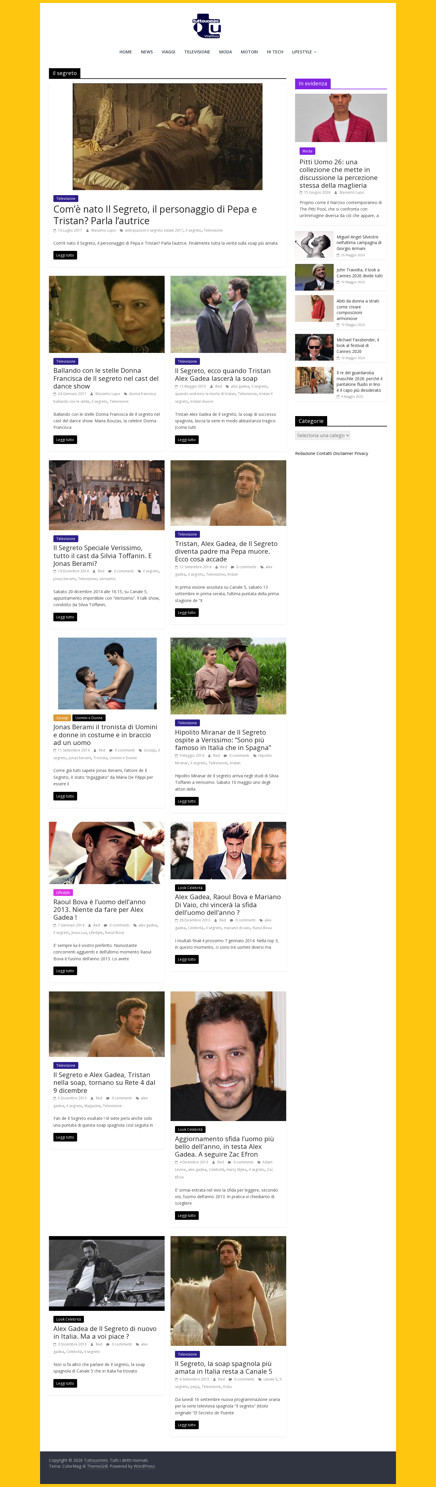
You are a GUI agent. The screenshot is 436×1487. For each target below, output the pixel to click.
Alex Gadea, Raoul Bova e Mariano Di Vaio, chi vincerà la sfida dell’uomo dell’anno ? (228, 904)
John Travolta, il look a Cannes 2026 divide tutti (360, 272)
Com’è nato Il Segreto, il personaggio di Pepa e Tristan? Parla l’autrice (155, 215)
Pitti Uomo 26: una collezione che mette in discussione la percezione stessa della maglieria (339, 173)
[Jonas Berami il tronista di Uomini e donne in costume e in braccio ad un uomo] (107, 641)
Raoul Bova (114, 932)
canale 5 (270, 1379)
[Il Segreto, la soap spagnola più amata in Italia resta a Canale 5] (228, 1239)
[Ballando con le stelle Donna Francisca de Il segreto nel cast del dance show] (107, 279)
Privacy (361, 453)
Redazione (305, 453)
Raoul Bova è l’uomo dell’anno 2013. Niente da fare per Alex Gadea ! (99, 909)
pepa (194, 1386)
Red (219, 386)
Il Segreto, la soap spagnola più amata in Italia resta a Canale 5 (224, 1367)
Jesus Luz (79, 932)
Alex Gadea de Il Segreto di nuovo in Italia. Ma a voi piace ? (105, 1332)
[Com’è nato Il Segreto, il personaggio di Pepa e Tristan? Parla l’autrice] (167, 87)
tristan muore (201, 401)
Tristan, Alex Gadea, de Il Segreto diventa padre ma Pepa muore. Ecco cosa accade (226, 551)
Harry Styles (236, 1169)
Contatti (324, 453)
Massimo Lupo (104, 230)
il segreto (193, 230)
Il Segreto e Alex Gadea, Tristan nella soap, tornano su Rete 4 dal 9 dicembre (104, 1082)
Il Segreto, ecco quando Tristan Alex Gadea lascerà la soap (223, 374)
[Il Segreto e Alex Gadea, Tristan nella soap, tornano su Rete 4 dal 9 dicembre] (107, 995)
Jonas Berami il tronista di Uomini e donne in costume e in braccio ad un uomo (105, 734)
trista (227, 1386)
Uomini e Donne (89, 717)
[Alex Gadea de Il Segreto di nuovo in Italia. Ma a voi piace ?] (107, 1239)
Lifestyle (302, 52)
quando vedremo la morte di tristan (205, 393)
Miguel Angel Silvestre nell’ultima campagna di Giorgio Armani (359, 242)
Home (126, 52)
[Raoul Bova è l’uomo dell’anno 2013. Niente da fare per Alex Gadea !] (107, 825)
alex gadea (240, 386)
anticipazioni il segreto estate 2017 (154, 230)
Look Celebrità (190, 887)
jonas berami (64, 578)
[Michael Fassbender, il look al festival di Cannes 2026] (314, 337)
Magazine (93, 1105)
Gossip (62, 717)
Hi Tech (275, 52)
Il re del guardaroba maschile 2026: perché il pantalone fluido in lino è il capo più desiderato (359, 381)
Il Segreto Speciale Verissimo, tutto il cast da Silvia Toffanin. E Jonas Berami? (102, 555)
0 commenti (123, 571)
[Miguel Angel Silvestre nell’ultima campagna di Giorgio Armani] (314, 234)
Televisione (197, 52)
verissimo (107, 578)
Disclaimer (343, 453)
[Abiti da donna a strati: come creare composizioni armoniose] (314, 298)
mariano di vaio (237, 927)
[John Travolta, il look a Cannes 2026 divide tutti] (314, 267)
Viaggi (168, 52)
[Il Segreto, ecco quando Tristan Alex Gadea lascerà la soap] (228, 279)
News (147, 52)
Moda (225, 52)
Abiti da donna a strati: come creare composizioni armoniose (358, 309)
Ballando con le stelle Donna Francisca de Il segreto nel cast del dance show (106, 378)
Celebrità (195, 927)
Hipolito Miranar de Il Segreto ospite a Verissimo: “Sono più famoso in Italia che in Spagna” (223, 739)
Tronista (100, 757)
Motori (249, 52)
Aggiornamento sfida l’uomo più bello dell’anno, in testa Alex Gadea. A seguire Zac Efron (224, 1146)
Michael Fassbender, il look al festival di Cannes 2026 (358, 345)
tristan (232, 574)
